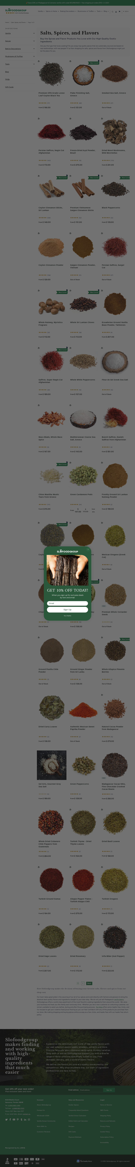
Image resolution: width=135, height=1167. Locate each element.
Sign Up (67, 610)
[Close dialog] (88, 549)
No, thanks (67, 616)
